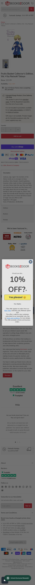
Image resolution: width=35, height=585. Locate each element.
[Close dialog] (30, 262)
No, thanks (17, 304)
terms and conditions (13, 318)
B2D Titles (7, 311)
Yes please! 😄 (17, 297)
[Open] (4, 580)
